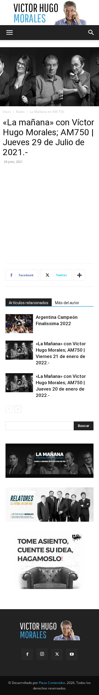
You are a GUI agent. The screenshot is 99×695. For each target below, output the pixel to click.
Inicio (7, 111)
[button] (9, 32)
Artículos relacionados (28, 303)
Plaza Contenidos (52, 682)
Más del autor (67, 303)
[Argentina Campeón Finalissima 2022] (19, 323)
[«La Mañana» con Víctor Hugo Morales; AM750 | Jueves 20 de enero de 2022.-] (19, 382)
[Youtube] (71, 654)
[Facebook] (27, 654)
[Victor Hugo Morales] (49, 12)
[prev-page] (9, 409)
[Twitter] (56, 654)
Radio (20, 111)
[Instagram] (42, 654)
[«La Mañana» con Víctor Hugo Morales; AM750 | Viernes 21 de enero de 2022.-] (19, 350)
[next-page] (17, 409)
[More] (79, 275)
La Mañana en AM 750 (47, 111)
